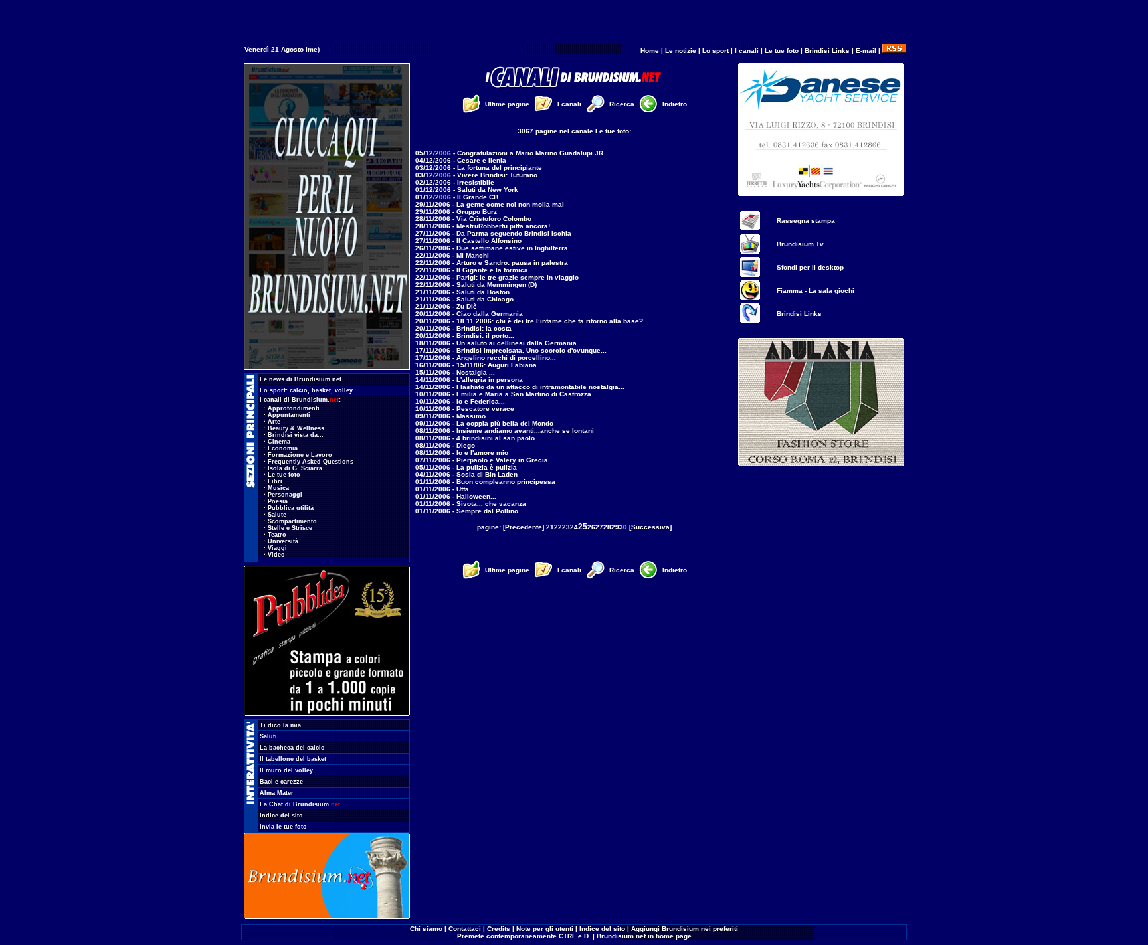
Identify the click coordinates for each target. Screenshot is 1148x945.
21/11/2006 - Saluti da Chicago (464, 299)
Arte (274, 421)
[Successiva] (650, 527)
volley (344, 390)
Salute (277, 514)
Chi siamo (426, 928)
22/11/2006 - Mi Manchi (452, 255)
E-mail (866, 50)
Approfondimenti (294, 408)
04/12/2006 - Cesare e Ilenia (460, 160)
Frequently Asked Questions (310, 461)
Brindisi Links (827, 50)
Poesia (278, 501)
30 (623, 527)
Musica (278, 488)
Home (649, 50)
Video (276, 554)
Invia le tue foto (283, 826)
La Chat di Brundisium (300, 804)
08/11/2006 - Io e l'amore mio (461, 452)
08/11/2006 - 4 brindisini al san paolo (475, 438)
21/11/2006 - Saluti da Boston (462, 292)
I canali (747, 50)
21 (550, 527)
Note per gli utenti (544, 928)
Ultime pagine (507, 104)
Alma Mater (277, 793)
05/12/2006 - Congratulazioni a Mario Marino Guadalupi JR (509, 153)
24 (574, 527)
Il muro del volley (286, 770)
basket (321, 390)
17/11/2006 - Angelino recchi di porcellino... (485, 357)
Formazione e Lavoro (300, 455)
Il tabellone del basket (293, 759)
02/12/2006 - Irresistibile (454, 182)
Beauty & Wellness (296, 428)
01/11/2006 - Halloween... (455, 496)
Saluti (268, 736)
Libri (275, 481)
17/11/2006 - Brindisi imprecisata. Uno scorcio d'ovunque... (511, 350)
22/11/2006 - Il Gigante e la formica (471, 270)
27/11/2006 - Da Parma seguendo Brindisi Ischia (493, 233)
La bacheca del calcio (292, 747)
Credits (498, 928)
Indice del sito (281, 815)
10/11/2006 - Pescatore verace (464, 408)
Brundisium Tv (800, 244)
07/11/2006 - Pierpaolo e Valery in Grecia (481, 460)
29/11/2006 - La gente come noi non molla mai (489, 204)
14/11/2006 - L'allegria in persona (469, 379)
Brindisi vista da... (296, 435)
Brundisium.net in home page (644, 936)
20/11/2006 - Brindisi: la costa (463, 328)
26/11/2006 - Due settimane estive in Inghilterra (491, 248)
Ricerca (621, 104)
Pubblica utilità (291, 508)
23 (566, 527)
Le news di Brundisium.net (300, 379)
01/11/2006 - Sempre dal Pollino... (469, 511)
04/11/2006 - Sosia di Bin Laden (466, 474)
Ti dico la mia (280, 725)
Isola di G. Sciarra (295, 468)
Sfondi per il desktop (810, 267)
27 (599, 527)
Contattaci (464, 928)
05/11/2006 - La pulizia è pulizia (466, 467)
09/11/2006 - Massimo (450, 416)
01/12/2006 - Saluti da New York (466, 189)
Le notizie (680, 50)
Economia (283, 448)
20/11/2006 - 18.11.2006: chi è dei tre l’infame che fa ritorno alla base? (529, 321)
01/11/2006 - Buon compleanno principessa (485, 481)
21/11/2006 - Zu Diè (446, 306)
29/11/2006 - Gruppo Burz (456, 211)
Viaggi (277, 548)
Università (283, 541)
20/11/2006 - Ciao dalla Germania (469, 313)
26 (591, 527)
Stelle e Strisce (290, 528)
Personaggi (285, 494)
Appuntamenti (289, 415)
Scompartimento (292, 521)
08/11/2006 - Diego (445, 445)
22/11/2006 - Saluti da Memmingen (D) (476, 284)
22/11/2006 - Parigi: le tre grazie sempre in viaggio (497, 277)
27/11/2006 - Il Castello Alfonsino (468, 240)
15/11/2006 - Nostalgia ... (455, 372)
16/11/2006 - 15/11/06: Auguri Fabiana (476, 365)
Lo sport (715, 50)
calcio (299, 390)
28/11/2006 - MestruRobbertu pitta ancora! (482, 226)
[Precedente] (523, 527)
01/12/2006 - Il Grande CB (456, 197)
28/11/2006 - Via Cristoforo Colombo (473, 218)
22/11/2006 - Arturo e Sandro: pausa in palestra (491, 262)
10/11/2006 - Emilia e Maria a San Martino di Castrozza (503, 394)
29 (615, 527)
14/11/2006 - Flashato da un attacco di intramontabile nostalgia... (519, 386)
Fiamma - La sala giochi (815, 290)
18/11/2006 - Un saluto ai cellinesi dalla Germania (496, 343)
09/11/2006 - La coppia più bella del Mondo (484, 423)
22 (558, 527)
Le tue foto (782, 50)
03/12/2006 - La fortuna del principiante (478, 167)
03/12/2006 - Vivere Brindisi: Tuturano (476, 175)
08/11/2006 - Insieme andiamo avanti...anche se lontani (504, 430)
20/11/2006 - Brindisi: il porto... (464, 335)
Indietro (674, 104)
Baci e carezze (281, 781)
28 (607, 527)
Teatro (277, 534)
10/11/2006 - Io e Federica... (460, 401)
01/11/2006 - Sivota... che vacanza (470, 503)
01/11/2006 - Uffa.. (444, 489)
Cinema (279, 441)
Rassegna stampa (806, 220)
